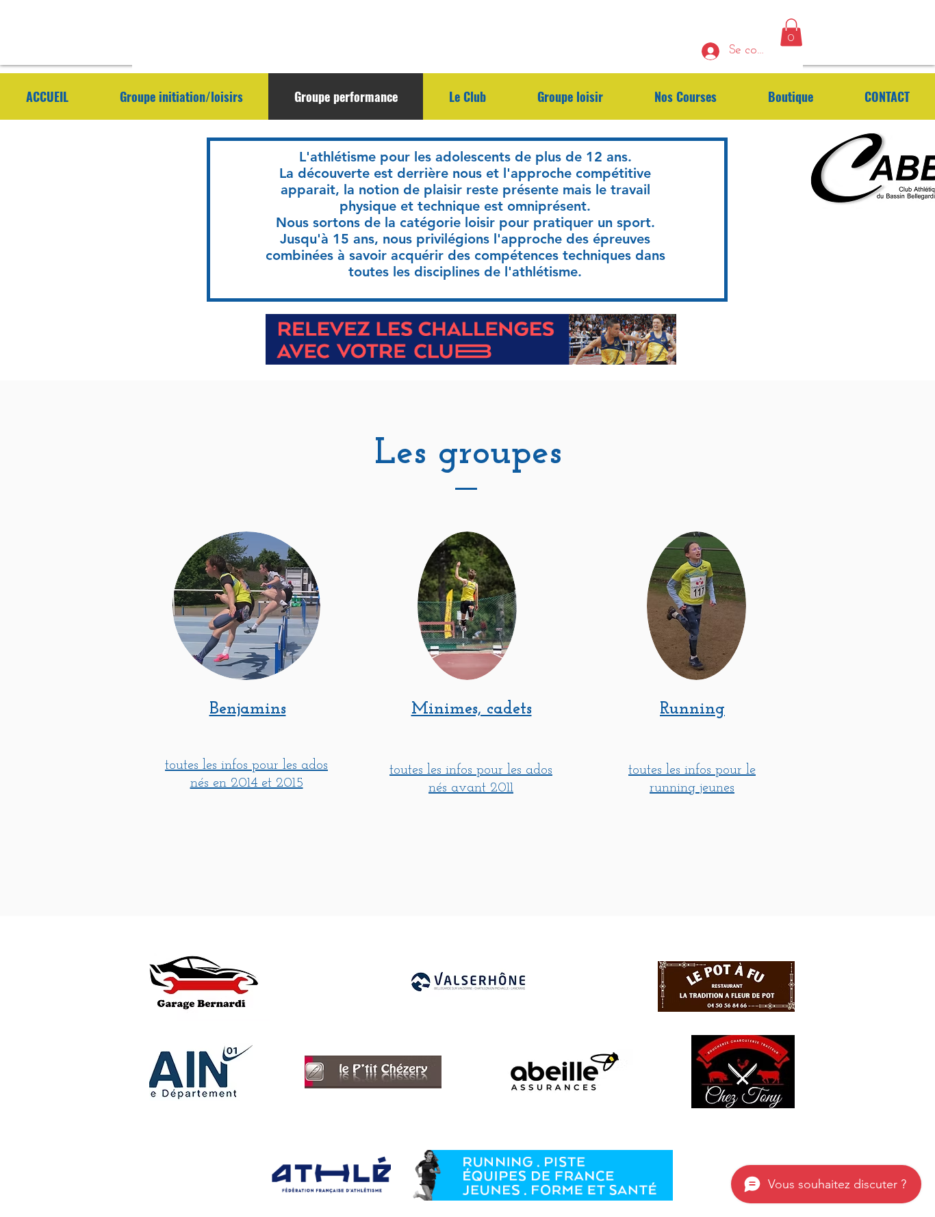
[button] (791, 32)
